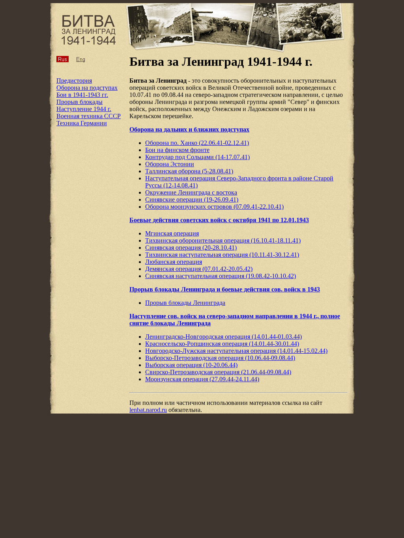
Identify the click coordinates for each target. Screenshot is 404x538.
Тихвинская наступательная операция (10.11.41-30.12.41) (222, 254)
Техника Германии (81, 123)
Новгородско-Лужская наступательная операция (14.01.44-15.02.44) (236, 350)
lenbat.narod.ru (148, 409)
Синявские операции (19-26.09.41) (191, 199)
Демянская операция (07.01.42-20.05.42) (198, 268)
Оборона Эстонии (169, 164)
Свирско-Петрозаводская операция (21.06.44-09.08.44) (218, 372)
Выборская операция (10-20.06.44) (191, 365)
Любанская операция (173, 261)
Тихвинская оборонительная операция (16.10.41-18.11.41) (223, 240)
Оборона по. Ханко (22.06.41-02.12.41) (197, 142)
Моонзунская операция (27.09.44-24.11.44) (202, 379)
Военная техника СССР (88, 116)
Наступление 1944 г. (83, 109)
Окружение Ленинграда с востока (191, 192)
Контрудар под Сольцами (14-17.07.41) (197, 157)
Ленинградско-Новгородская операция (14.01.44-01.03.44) (223, 336)
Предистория (74, 80)
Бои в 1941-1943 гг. (82, 94)
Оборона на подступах (87, 87)
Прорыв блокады (79, 101)
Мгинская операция (172, 233)
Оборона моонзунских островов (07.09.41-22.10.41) (214, 206)
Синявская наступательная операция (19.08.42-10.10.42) (220, 276)
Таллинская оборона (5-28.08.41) (189, 171)
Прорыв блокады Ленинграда (185, 302)
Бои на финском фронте (177, 150)
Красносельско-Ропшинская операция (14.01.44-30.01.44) (222, 343)
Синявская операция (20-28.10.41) (191, 247)
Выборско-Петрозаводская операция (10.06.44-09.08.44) (220, 357)
